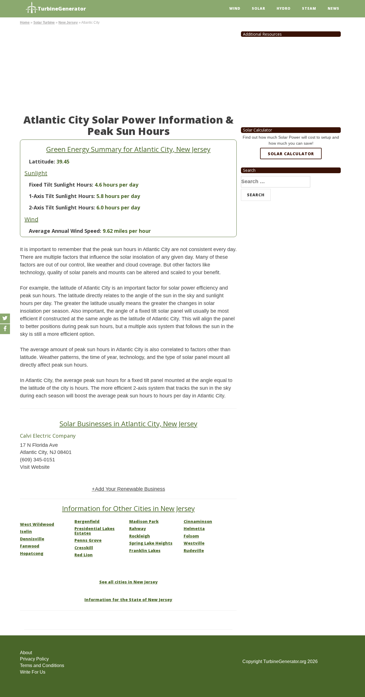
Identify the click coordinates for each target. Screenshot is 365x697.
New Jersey (68, 23)
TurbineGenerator (62, 8)
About (26, 652)
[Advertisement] (128, 68)
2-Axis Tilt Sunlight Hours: (62, 207)
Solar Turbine (44, 23)
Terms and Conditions (42, 665)
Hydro (284, 8)
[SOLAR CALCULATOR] (291, 174)
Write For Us (32, 672)
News (333, 8)
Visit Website (35, 467)
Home (25, 23)
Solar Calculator (291, 153)
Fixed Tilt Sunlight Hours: (61, 184)
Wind (234, 8)
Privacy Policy (34, 658)
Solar (258, 8)
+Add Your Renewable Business (128, 489)
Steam (309, 8)
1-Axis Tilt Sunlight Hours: (62, 196)
